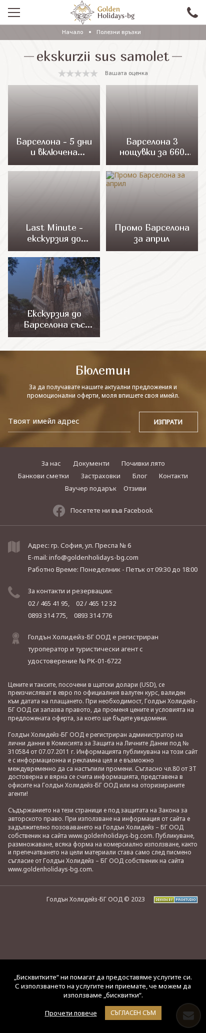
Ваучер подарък (90, 488)
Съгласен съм (133, 1012)
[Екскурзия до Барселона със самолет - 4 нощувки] (54, 297)
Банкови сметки (43, 475)
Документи (91, 463)
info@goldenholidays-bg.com (93, 557)
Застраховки (100, 475)
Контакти (173, 475)
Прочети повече (71, 1012)
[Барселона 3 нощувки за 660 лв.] (152, 125)
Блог (139, 475)
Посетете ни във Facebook (111, 510)
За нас (51, 463)
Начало (72, 32)
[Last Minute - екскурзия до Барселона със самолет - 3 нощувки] (54, 211)
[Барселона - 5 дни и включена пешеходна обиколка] (54, 125)
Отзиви (135, 488)
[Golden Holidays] (102, 12)
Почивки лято (143, 463)
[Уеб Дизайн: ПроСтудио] (172, 899)
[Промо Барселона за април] (152, 211)
